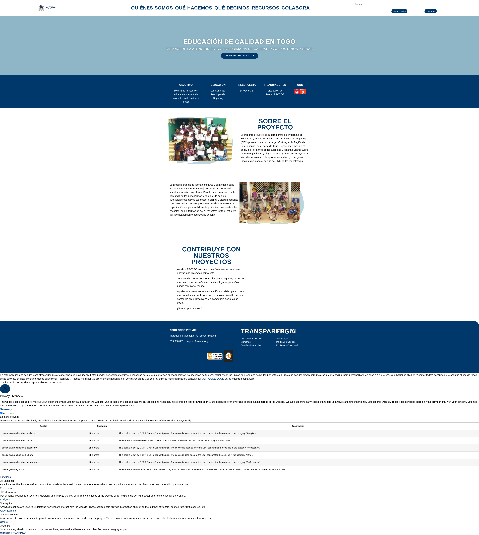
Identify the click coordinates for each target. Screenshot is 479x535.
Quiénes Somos (152, 7)
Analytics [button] (5, 499)
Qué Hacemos (193, 7)
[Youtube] (190, 354)
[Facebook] (175, 354)
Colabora (296, 7)
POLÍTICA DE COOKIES (214, 378)
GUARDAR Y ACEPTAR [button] (13, 533)
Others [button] (4, 522)
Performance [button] (7, 488)
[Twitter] (183, 354)
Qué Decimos (231, 7)
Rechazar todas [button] (53, 382)
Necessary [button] (6, 409)
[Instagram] (198, 354)
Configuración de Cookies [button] (14, 382)
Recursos (265, 7)
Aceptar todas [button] (36, 382)
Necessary (8, 413)
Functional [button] (5, 477)
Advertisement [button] (8, 510)
